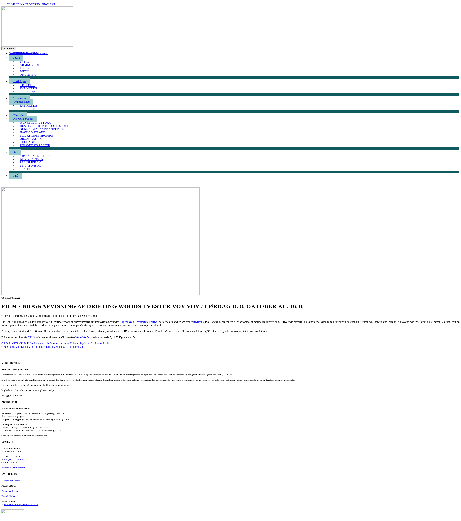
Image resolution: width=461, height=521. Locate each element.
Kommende (28, 88)
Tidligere (27, 91)
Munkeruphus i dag (35, 122)
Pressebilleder (8, 496)
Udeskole (18, 115)
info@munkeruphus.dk (15, 459)
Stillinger (28, 142)
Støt (15, 152)
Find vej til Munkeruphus (13, 467)
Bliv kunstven (31, 159)
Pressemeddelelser (10, 491)
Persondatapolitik (35, 145)
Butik (24, 71)
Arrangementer (21, 101)
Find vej (26, 68)
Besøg (16, 57)
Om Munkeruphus (23, 118)
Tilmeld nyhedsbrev (23, 4)
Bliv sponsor (23, 53)
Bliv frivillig (31, 162)
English (48, 4)
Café (11, 53)
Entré (24, 61)
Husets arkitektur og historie (45, 125)
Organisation (31, 138)
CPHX (32, 337)
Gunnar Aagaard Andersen (42, 129)
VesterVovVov (83, 337)
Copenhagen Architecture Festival (139, 321)
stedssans (198, 321)
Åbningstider (31, 64)
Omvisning (28, 74)
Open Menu (9, 48)
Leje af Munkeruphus (37, 135)
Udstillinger (19, 81)
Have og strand (32, 132)
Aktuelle (27, 85)
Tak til (19, 53)
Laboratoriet (19, 98)
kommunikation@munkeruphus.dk (21, 504)
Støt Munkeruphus (35, 155)
